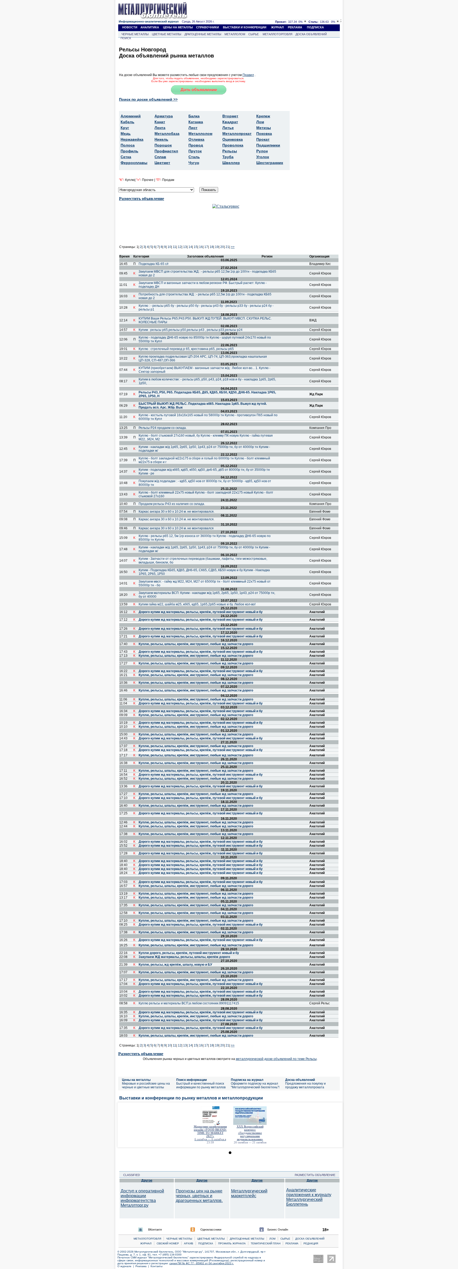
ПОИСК (126, 38)
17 (206, 247)
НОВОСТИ (129, 27)
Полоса (128, 145)
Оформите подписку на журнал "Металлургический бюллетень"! (255, 1085)
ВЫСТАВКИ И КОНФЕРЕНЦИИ (244, 27)
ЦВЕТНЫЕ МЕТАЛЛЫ (166, 34)
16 (201, 247)
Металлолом (200, 133)
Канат (160, 122)
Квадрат (230, 122)
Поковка (264, 133)
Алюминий (131, 116)
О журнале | (126, 1266)
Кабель (127, 122)
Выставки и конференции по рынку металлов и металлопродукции (191, 1098)
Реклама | (143, 1266)
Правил (248, 75)
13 (185, 247)
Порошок (163, 145)
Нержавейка (132, 139)
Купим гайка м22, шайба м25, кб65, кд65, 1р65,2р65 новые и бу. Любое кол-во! (197, 604)
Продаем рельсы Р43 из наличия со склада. (172, 504)
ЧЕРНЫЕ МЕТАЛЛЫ (135, 34)
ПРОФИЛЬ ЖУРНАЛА (232, 1243)
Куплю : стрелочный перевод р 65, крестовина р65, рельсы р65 (186, 349)
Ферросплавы (134, 163)
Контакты (156, 1266)
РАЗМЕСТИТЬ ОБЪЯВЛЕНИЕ (316, 1175)
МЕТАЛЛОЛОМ (234, 34)
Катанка (195, 122)
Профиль (129, 151)
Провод (195, 145)
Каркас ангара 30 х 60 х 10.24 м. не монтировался (176, 528)
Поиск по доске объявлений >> (148, 99)
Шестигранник (269, 163)
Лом (260, 122)
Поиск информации (191, 1080)
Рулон (262, 151)
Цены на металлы (136, 1080)
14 (190, 247)
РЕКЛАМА (295, 27)
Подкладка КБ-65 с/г (154, 264)
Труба (228, 157)
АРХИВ (188, 1243)
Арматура (164, 116)
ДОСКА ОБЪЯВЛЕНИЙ (311, 34)
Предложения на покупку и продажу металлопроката (305, 1085)
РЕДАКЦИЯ (310, 1243)
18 (211, 247)
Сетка (126, 157)
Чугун (193, 163)
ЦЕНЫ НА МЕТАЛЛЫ (178, 27)
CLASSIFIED (130, 1175)
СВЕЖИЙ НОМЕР (168, 1243)
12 (180, 247)
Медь (126, 133)
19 (217, 247)
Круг (125, 128)
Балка (194, 116)
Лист (192, 128)
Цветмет (162, 163)
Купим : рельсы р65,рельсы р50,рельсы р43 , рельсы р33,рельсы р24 (191, 330)
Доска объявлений (300, 1080)
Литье (228, 128)
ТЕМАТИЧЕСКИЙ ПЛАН (265, 1243)
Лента (160, 128)
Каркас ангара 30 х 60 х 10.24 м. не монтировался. (176, 511)
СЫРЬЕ (253, 34)
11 (174, 247)
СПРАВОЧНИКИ (207, 27)
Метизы (263, 128)
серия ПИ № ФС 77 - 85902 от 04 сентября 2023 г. (201, 1263)
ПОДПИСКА (315, 27)
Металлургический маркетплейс (249, 1193)
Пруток (195, 151)
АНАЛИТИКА (149, 27)
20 (222, 247)
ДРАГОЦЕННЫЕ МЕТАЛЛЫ (202, 34)
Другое (146, 1180)
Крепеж (263, 116)
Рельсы (229, 151)
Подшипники (268, 145)
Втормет (230, 116)
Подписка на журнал (247, 1080)
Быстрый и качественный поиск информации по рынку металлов (201, 1085)
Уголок (262, 157)
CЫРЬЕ (285, 1238)
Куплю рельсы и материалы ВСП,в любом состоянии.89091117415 (189, 1003)
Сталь (194, 157)
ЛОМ (272, 1238)
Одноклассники (210, 1229)
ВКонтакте (155, 1229)
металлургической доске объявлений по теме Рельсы (276, 1059)
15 (195, 247)
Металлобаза (167, 133)
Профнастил (166, 151)
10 (169, 247)
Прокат (263, 139)
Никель (161, 139)
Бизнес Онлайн (277, 1229)
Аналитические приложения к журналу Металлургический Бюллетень (308, 1197)
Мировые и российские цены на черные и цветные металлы (146, 1085)
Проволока (232, 145)
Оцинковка (232, 139)
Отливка (196, 139)
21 (227, 247)
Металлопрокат (237, 133)
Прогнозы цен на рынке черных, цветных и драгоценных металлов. (199, 1196)
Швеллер (231, 163)
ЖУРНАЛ (277, 27)
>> (233, 247)
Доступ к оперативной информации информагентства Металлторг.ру (142, 1198)
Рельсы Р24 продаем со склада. (163, 428)
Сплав (160, 157)
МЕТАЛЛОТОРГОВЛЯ (277, 34)
